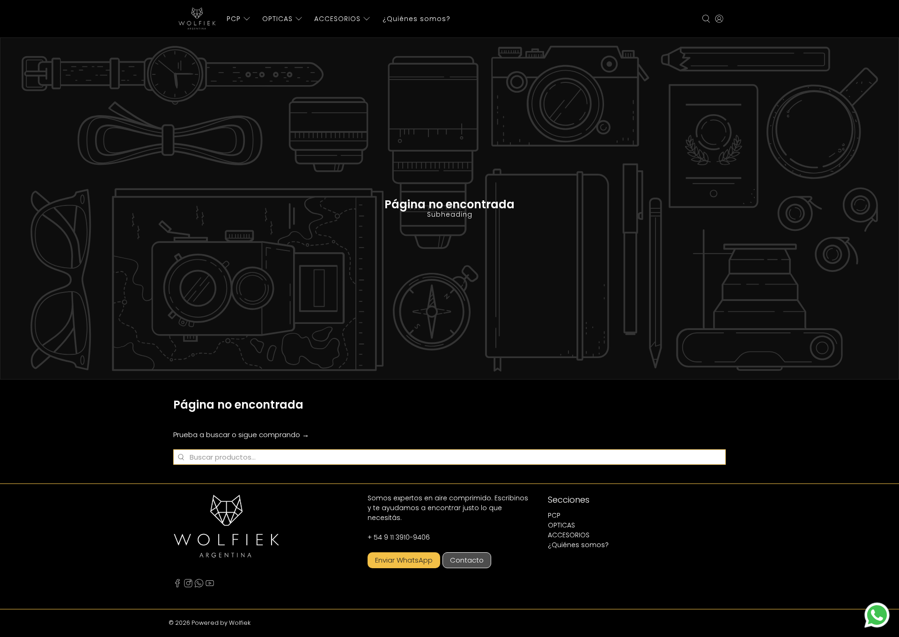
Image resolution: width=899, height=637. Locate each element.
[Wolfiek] (197, 18)
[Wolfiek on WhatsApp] (199, 585)
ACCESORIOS (337, 18)
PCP (234, 18)
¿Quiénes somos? (416, 18)
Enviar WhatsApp (404, 560)
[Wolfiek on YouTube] (210, 585)
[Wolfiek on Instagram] (188, 585)
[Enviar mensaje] (877, 615)
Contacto (467, 560)
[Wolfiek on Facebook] (177, 585)
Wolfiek (240, 623)
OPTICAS (277, 18)
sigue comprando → (273, 434)
